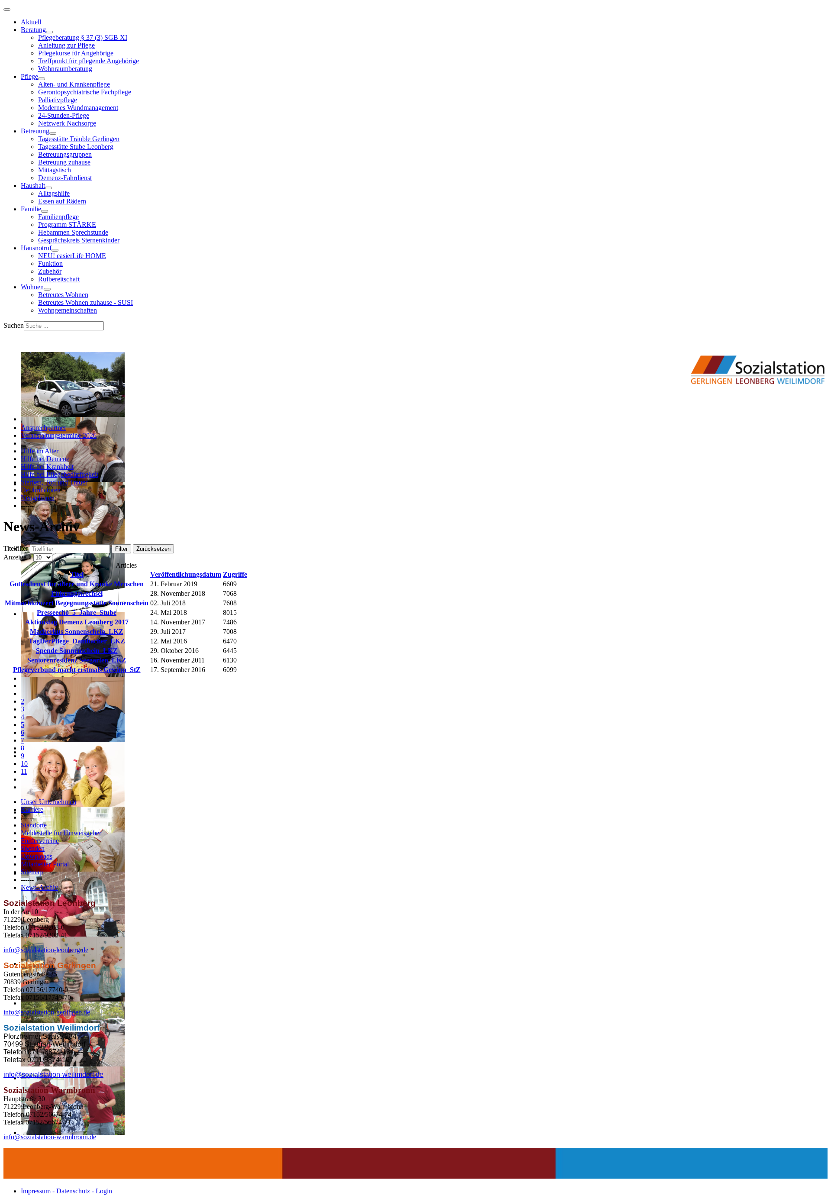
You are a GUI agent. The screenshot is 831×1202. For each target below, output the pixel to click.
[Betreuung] (52, 133)
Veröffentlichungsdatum (185, 574)
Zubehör (49, 271)
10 (24, 763)
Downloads (36, 856)
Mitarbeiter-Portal (45, 864)
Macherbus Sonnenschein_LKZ (76, 631)
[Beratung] (49, 32)
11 (24, 771)
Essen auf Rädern (62, 201)
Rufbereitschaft (59, 279)
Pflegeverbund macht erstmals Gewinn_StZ (77, 669)
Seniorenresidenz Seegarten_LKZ (76, 660)
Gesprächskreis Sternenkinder (78, 240)
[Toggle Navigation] (6, 9)
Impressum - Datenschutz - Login (66, 1191)
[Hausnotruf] (55, 250)
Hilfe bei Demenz (45, 458)
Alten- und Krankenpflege (74, 84)
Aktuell (31, 22)
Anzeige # (18, 557)
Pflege (29, 76)
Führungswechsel (77, 593)
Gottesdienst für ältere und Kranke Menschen (77, 584)
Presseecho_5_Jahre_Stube (76, 612)
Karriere (32, 809)
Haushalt (33, 185)
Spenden (33, 848)
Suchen (13, 325)
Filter (121, 549)
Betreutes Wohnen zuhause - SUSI (85, 302)
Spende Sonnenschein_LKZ (77, 650)
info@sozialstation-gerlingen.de (46, 1012)
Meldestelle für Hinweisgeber (61, 833)
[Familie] (44, 211)
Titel (77, 574)
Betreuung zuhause (64, 162)
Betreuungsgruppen (65, 154)
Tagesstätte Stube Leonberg (75, 146)
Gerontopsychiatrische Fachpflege (84, 92)
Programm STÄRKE (67, 224)
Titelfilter (16, 548)
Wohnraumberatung (65, 68)
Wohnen (32, 287)
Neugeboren (38, 497)
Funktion (50, 263)
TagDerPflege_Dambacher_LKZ (77, 641)
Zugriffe (235, 574)
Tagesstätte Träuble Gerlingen (78, 138)
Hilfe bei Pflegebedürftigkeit (59, 474)
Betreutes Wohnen (63, 294)
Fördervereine (40, 840)
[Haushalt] (48, 188)
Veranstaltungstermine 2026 (59, 435)
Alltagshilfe (54, 193)
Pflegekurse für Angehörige (75, 53)
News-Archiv (39, 887)
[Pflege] (41, 79)
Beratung (33, 29)
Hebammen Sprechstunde (73, 232)
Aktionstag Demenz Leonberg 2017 (77, 622)
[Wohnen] (47, 289)
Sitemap (32, 872)
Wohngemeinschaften (67, 310)
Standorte (34, 825)
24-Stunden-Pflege (63, 115)
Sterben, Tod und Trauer (54, 482)
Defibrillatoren (41, 490)
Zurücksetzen (153, 549)
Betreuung (35, 131)
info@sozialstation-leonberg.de (45, 949)
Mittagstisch (54, 170)
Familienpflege (58, 216)
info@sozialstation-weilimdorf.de (53, 1074)
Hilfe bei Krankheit (47, 466)
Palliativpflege (57, 99)
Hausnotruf (36, 248)
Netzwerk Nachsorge (67, 123)
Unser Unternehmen (48, 801)
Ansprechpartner (43, 427)
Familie (31, 209)
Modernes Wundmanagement (78, 107)
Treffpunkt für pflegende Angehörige (88, 61)
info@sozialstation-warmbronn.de (49, 1137)
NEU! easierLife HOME (72, 255)
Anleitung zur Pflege (66, 45)
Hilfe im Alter (39, 451)
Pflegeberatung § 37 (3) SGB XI (82, 37)
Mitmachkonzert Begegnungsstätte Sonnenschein (76, 603)
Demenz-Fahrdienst (65, 177)
